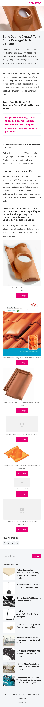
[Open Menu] (4, 3)
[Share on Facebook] (5, 543)
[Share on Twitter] (9, 543)
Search (36, 556)
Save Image (22, 296)
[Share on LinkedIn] (13, 543)
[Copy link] (17, 543)
